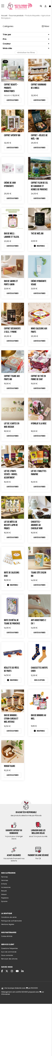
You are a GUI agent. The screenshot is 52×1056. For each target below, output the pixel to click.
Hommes (4, 880)
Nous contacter (7, 955)
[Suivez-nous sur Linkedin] (22, 971)
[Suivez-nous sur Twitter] (7, 971)
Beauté (4, 891)
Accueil (4, 15)
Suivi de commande (8, 952)
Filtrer (46, 26)
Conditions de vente (9, 917)
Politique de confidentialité (11, 921)
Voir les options (39, 680)
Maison (4, 894)
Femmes (4, 877)
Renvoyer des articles (9, 959)
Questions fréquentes (9, 948)
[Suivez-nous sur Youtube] (17, 971)
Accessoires (6, 887)
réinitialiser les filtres (26, 53)
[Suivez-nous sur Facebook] (2, 971)
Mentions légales (7, 924)
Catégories (8, 26)
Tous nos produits (16, 15)
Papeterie (4, 898)
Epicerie (4, 901)
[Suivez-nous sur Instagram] (12, 971)
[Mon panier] (50, 5)
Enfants (4, 884)
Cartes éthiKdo (6, 936)
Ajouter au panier (12, 100)
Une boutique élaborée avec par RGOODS (21, 988)
